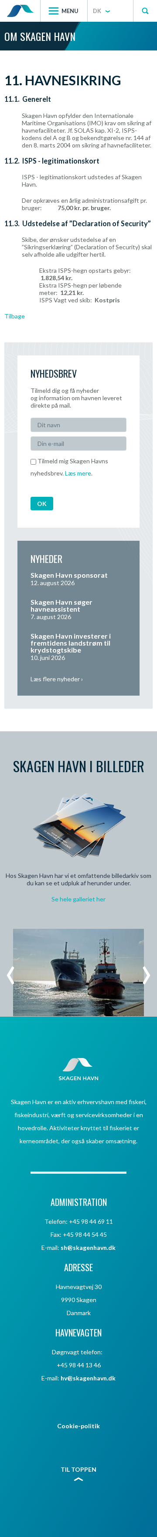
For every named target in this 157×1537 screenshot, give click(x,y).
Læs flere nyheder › (57, 679)
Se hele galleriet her (78, 899)
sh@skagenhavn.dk (88, 1247)
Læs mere (78, 473)
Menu (69, 10)
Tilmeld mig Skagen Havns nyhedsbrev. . (69, 467)
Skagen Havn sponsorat (69, 575)
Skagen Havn (20, 11)
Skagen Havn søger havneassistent (61, 605)
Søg (145, 11)
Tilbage (14, 316)
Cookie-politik (78, 1426)
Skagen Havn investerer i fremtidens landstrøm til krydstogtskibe (71, 643)
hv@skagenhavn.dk (88, 1378)
